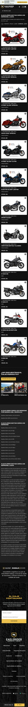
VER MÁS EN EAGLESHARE (8, 378)
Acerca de (9, 656)
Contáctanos (18, 656)
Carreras (14, 671)
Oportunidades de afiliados (14, 666)
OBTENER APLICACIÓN (22, 2)
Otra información (14, 681)
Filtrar (20, 704)
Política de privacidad (20, 676)
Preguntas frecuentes (19, 650)
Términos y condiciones (8, 676)
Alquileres (22, 645)
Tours (14, 645)
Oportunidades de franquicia (14, 661)
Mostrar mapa (8, 704)
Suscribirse (14, 621)
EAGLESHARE (6, 650)
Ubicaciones (6, 645)
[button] (14, 41)
